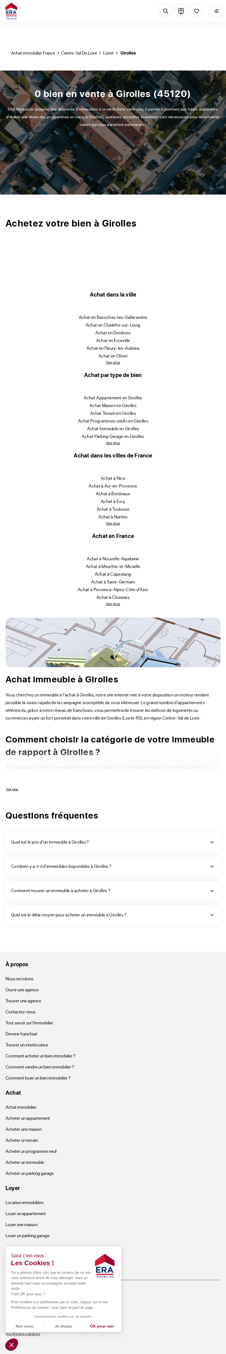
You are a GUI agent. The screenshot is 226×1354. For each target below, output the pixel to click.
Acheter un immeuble (25, 1162)
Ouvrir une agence (22, 989)
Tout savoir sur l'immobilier (29, 1022)
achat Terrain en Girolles (113, 413)
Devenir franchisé (21, 1034)
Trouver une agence (23, 1000)
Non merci (25, 1326)
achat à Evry (113, 501)
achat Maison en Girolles (113, 405)
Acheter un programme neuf (31, 1151)
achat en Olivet (113, 356)
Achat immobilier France (33, 53)
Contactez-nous (20, 1011)
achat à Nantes (113, 516)
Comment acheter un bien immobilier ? (41, 1056)
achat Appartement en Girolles (113, 397)
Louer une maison (21, 1224)
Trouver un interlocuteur (27, 1045)
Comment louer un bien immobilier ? (38, 1078)
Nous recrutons (19, 978)
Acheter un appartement (28, 1118)
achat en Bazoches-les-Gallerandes (113, 317)
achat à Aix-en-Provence (113, 486)
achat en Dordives (112, 332)
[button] (11, 1344)
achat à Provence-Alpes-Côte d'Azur (113, 589)
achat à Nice (113, 478)
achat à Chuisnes (113, 597)
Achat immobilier (21, 1107)
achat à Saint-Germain (113, 582)
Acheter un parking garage (30, 1173)
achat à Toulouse (113, 509)
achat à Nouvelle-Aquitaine (113, 558)
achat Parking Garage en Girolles (113, 436)
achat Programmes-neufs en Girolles (113, 421)
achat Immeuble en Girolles (113, 428)
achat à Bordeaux (113, 493)
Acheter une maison (24, 1129)
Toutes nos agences (23, 1334)
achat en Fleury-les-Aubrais (113, 348)
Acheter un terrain (22, 1140)
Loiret (108, 53)
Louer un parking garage (28, 1235)
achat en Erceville (113, 340)
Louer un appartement (26, 1213)
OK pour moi (102, 1326)
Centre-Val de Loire (79, 53)
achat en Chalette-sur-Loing (113, 325)
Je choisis (63, 1326)
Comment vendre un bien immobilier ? (40, 1067)
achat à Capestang (113, 574)
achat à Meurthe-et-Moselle (113, 566)
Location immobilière (25, 1202)
